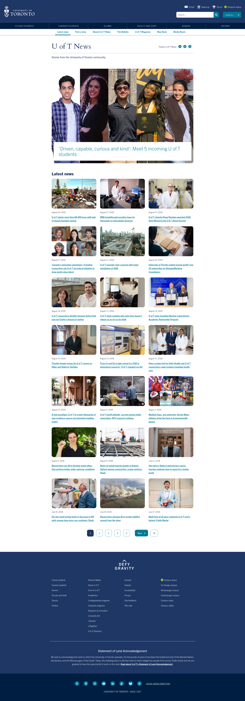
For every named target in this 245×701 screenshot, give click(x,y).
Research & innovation (98, 610)
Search (216, 15)
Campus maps (167, 600)
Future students (24, 26)
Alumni (108, 26)
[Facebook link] (184, 46)
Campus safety (167, 605)
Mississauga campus (170, 590)
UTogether (92, 626)
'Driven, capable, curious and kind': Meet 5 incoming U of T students (119, 151)
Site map (128, 605)
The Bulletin (122, 31)
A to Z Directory (95, 631)
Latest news (63, 31)
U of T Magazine (143, 31)
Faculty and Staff (147, 26)
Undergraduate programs (99, 600)
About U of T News (102, 31)
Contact (128, 580)
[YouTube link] (103, 683)
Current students (68, 26)
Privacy (128, 595)
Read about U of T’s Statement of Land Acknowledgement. (147, 664)
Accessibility (130, 590)
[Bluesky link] (130, 683)
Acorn (219, 6)
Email (191, 6)
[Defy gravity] (124, 564)
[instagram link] (189, 46)
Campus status (234, 6)
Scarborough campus (170, 595)
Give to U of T (94, 590)
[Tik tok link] (121, 683)
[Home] (20, 11)
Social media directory (158, 683)
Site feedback (130, 600)
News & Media (94, 580)
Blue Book (162, 31)
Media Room (179, 31)
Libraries (92, 621)
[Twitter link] (179, 46)
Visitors (225, 26)
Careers (128, 585)
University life (94, 615)
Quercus (205, 6)
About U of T (93, 585)
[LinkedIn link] (112, 683)
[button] (232, 15)
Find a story (80, 31)
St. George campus (169, 585)
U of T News (71, 46)
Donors (186, 26)
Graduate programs (96, 605)
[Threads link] (139, 683)
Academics (93, 595)
